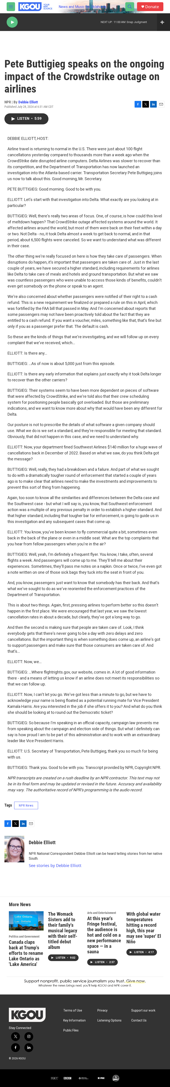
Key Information (74, 1020)
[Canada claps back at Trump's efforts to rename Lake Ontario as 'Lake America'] (26, 921)
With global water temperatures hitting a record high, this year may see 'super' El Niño (143, 927)
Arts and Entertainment (101, 913)
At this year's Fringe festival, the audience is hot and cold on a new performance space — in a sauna (104, 935)
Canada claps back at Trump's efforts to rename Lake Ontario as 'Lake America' (26, 953)
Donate (152, 6)
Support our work (143, 1010)
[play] (12, 22)
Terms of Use (72, 1010)
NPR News (26, 805)
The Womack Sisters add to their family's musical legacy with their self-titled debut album (62, 930)
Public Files (71, 1030)
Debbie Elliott (28, 102)
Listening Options (109, 1020)
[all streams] (163, 22)
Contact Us (139, 1020)
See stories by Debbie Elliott (55, 865)
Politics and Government (24, 936)
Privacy (102, 1010)
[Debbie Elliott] (14, 849)
